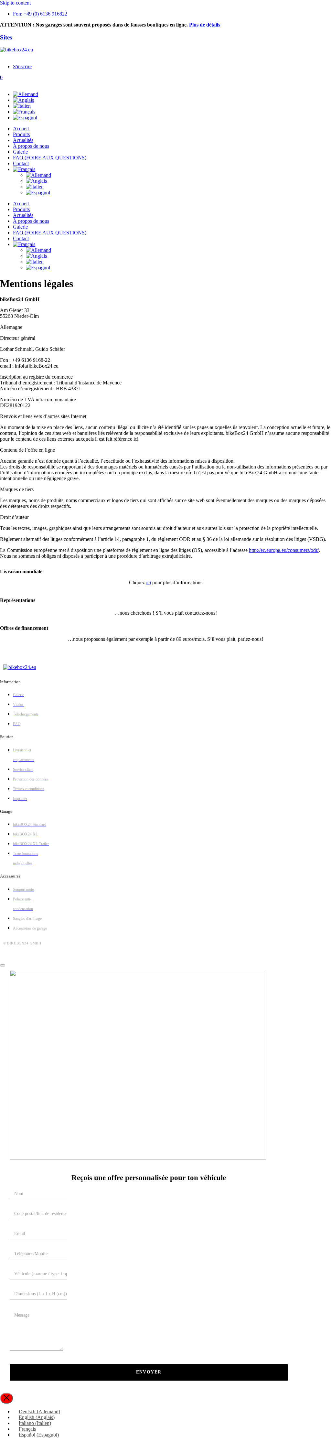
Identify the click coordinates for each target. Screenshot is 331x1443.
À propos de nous (31, 146)
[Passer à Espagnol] (25, 117)
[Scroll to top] (2, 965)
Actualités (23, 140)
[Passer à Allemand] (25, 94)
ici (148, 582)
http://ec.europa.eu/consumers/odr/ (284, 550)
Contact (21, 163)
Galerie (20, 152)
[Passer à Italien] (22, 106)
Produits (21, 134)
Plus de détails (204, 24)
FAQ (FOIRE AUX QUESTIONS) (49, 157)
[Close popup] (6, 1398)
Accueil (21, 128)
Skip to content (15, 2)
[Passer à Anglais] (23, 100)
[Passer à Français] (24, 111)
